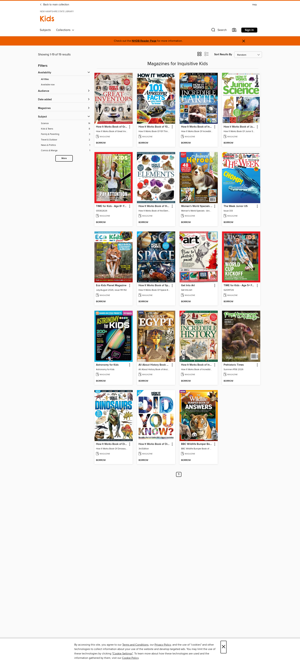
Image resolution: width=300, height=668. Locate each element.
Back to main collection (56, 4)
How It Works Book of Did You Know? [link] (154, 444)
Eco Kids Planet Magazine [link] (111, 285)
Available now (48, 84)
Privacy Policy (163, 644)
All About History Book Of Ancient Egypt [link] (154, 364)
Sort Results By (223, 54)
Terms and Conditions (135, 644)
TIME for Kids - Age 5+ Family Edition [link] (239, 285)
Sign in (249, 30)
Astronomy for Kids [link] (107, 364)
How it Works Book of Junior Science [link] (239, 126)
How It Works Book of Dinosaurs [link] (112, 444)
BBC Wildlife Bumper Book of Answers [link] (197, 444)
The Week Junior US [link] (236, 206)
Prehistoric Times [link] (234, 364)
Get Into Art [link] (188, 285)
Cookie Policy (130, 658)
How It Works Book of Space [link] (154, 285)
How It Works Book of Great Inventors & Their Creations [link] (112, 126)
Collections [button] (64, 30)
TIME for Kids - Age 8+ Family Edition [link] (112, 206)
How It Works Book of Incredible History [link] (197, 364)
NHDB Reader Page (144, 41)
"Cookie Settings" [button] (122, 653)
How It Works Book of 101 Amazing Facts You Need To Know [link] (154, 126)
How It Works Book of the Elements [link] (154, 206)
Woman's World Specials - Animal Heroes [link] (197, 206)
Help (254, 4)
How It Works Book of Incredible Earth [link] (197, 126)
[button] (218, 30)
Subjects (45, 30)
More (64, 158)
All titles (45, 79)
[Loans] (234, 30)
